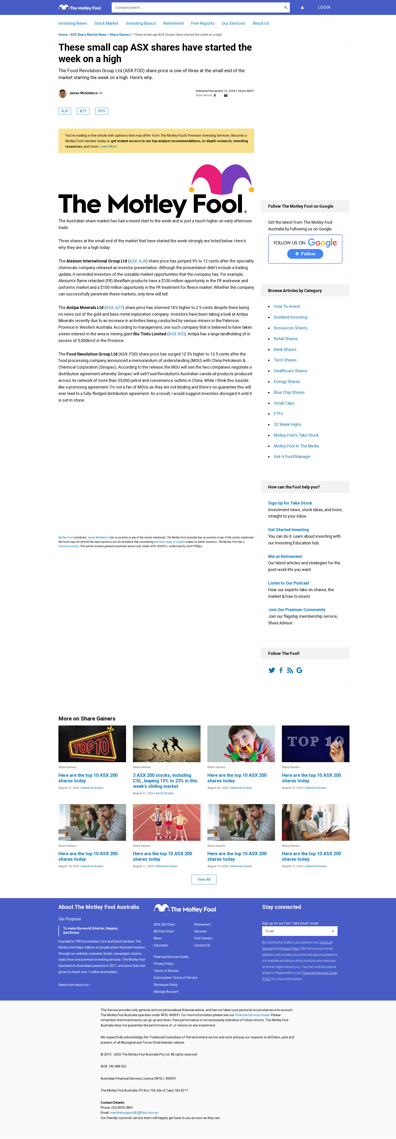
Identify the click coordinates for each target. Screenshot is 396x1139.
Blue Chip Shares (289, 392)
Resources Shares (291, 327)
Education (161, 945)
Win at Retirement (285, 556)
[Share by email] (226, 95)
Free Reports (202, 23)
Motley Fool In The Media (296, 446)
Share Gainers (120, 34)
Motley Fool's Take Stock (296, 435)
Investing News (72, 23)
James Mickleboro (83, 93)
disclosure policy (68, 546)
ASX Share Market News (88, 34)
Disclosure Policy (166, 985)
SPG (101, 111)
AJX (64, 111)
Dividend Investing (290, 317)
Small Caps (284, 403)
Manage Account (166, 991)
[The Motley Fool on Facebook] (281, 670)
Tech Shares (285, 360)
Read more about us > (74, 985)
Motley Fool (65, 537)
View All (204, 879)
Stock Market (106, 23)
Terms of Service (166, 971)
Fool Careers (203, 938)
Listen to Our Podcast (288, 583)
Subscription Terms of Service (175, 977)
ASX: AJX (137, 261)
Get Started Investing (288, 529)
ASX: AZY (114, 307)
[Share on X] (220, 95)
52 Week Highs (287, 424)
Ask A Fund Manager (292, 456)
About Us (261, 23)
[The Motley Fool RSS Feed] (291, 670)
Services (200, 931)
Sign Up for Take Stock (290, 503)
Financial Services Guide (171, 957)
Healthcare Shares (291, 370)
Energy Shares (287, 381)
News (158, 938)
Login (324, 7)
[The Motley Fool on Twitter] (272, 670)
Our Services (233, 23)
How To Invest (287, 306)
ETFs (278, 413)
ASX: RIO (176, 333)
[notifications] (302, 7)
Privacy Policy (163, 963)
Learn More (108, 146)
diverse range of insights (170, 541)
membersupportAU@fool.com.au (134, 1112)
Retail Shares (286, 338)
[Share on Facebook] (215, 95)
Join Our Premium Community (296, 609)
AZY (83, 111)
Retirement (173, 23)
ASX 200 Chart (164, 924)
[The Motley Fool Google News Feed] (300, 670)
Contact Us (202, 945)
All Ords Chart (164, 931)
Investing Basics (141, 23)
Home (63, 34)
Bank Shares (285, 349)
